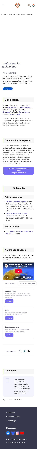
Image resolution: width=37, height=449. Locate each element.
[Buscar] (3, 5)
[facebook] (8, 433)
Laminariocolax (14, 114)
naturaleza (10, 14)
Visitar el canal (10, 284)
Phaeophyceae (26, 107)
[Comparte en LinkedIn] (24, 351)
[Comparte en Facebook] (20, 351)
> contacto (10, 412)
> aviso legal (11, 421)
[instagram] (17, 433)
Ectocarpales (7, 112)
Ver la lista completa (27, 284)
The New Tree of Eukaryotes (16, 202)
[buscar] (29, 5)
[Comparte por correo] (29, 351)
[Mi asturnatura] (33, 5)
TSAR (27, 105)
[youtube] (22, 433)
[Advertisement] (18, 40)
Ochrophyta (11, 107)
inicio (3, 14)
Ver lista (9, 301)
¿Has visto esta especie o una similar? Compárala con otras (18, 171)
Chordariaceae (24, 112)
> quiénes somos (13, 417)
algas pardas (8, 89)
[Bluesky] (13, 433)
